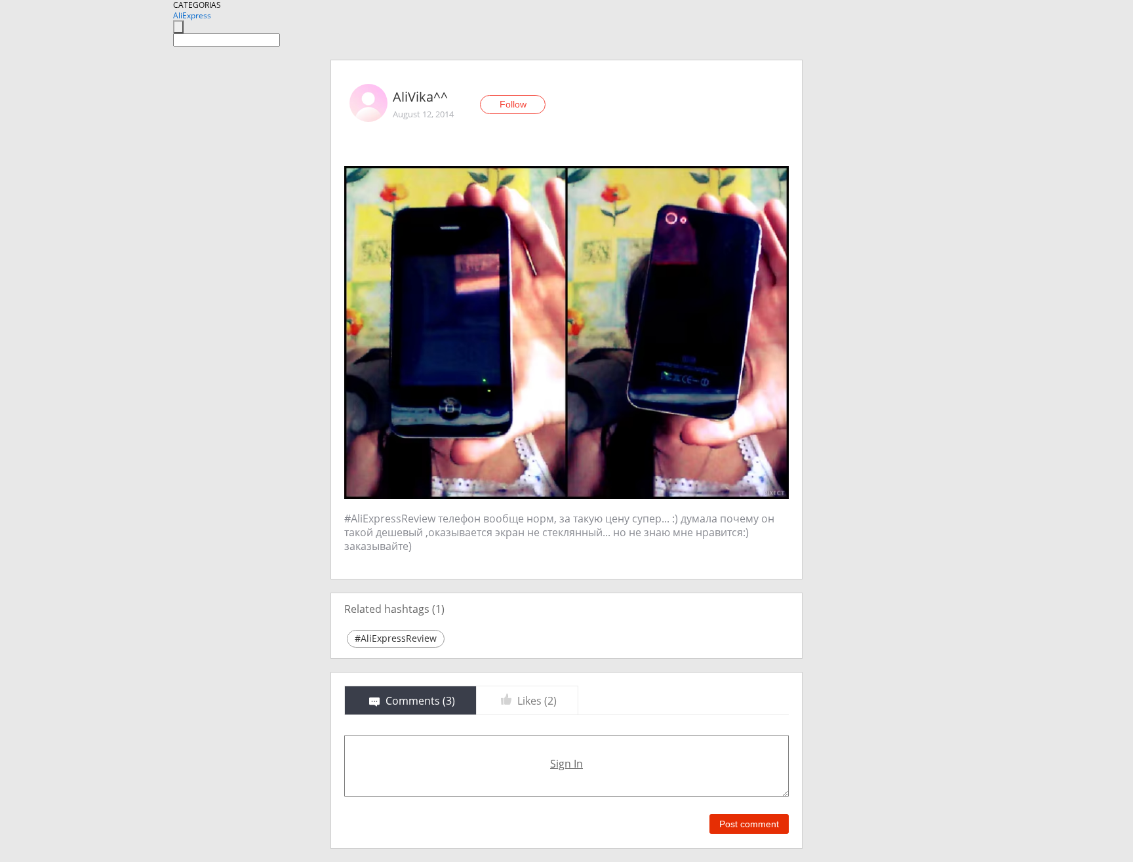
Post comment (749, 824)
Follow (513, 104)
